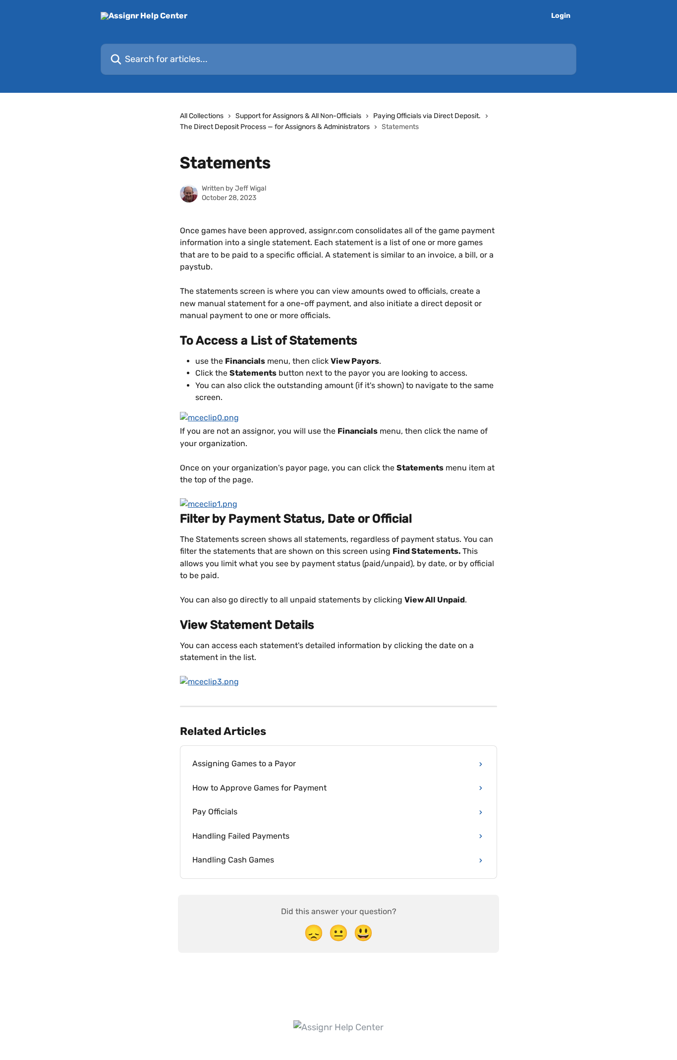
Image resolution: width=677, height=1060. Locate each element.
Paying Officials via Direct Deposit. (427, 116)
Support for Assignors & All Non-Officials (298, 116)
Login (560, 15)
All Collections (202, 116)
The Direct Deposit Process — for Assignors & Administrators (275, 127)
